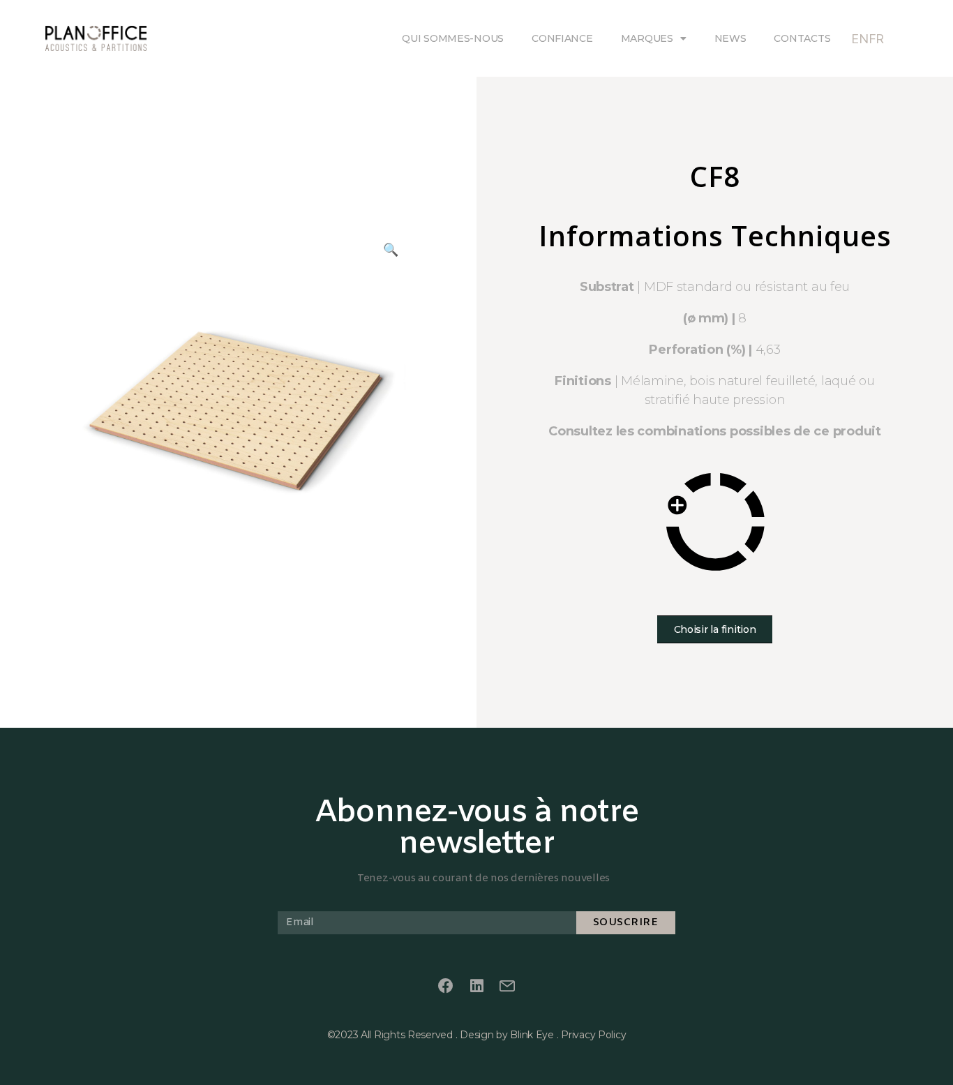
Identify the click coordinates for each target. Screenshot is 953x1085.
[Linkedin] (476, 987)
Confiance (562, 38)
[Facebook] (446, 987)
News (730, 38)
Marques (647, 38)
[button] (715, 629)
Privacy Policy (593, 1034)
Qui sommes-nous (453, 38)
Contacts (802, 38)
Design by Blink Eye (507, 1034)
